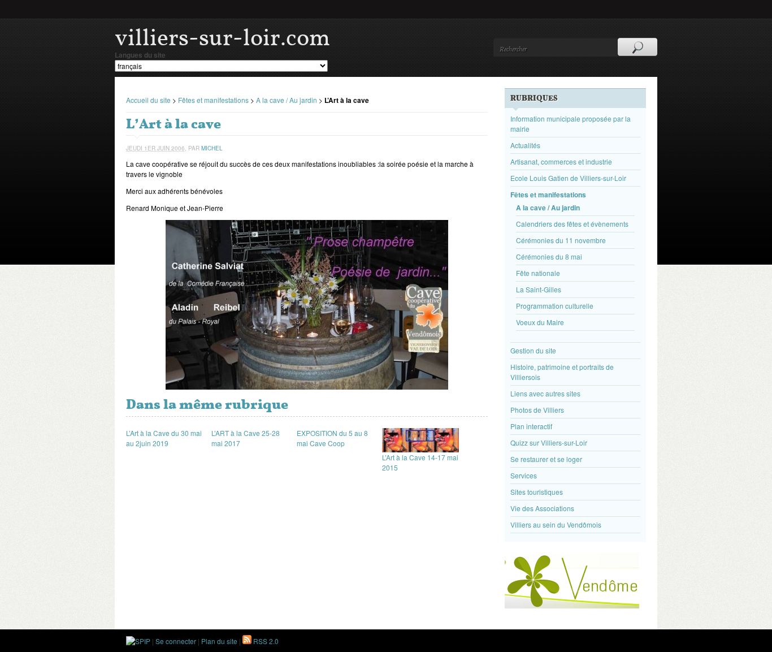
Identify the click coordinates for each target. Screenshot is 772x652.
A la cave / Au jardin (286, 100)
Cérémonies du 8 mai (549, 256)
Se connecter (175, 641)
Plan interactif (531, 426)
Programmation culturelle (554, 305)
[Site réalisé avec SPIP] (138, 641)
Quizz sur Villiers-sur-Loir (548, 442)
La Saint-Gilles (538, 289)
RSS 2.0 (265, 641)
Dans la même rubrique (207, 404)
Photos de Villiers (537, 409)
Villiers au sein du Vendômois (555, 524)
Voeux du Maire (540, 322)
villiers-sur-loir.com (222, 37)
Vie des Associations (542, 508)
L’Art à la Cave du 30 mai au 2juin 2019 (164, 438)
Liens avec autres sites (545, 393)
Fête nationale (538, 273)
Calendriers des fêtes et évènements (572, 223)
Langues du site (140, 55)
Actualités (525, 145)
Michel (212, 148)
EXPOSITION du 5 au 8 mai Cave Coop (332, 438)
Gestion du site (533, 350)
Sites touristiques (536, 491)
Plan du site (219, 641)
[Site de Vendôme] (572, 605)
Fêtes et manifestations (213, 100)
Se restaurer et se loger (546, 459)
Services (523, 475)
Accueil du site (148, 100)
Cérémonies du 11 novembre (561, 240)
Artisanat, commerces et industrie (561, 161)
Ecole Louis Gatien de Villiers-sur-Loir (568, 178)
